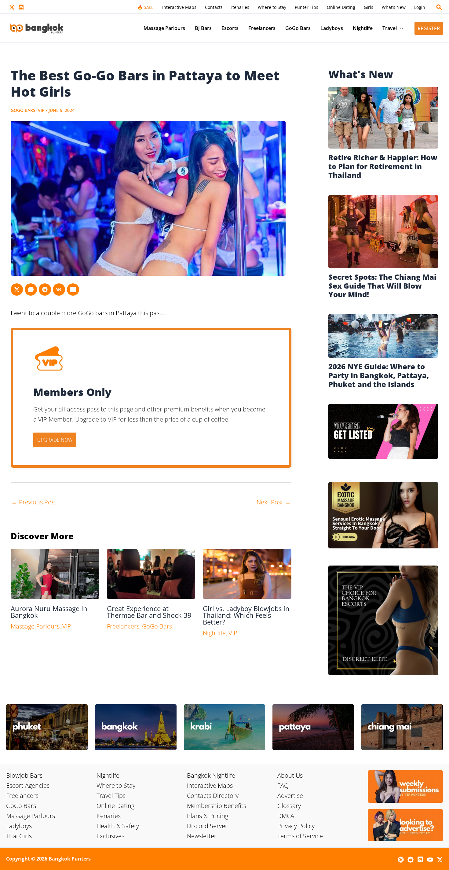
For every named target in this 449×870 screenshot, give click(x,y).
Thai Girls (19, 836)
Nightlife (214, 633)
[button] (439, 7)
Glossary (289, 806)
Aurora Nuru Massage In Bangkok (49, 612)
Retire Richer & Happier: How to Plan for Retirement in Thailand (382, 166)
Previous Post (34, 502)
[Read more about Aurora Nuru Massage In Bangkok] (55, 573)
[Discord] (21, 7)
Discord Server (207, 826)
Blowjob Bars (24, 775)
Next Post (274, 502)
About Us (290, 775)
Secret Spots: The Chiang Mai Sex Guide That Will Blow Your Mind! (382, 286)
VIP (41, 110)
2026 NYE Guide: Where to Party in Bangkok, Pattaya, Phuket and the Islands (378, 375)
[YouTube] (430, 860)
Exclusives (110, 836)
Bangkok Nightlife (211, 775)
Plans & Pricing (207, 816)
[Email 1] (401, 860)
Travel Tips (111, 795)
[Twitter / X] (12, 7)
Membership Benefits (216, 806)
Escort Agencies (27, 785)
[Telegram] (45, 289)
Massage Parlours (35, 626)
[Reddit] (410, 860)
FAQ (283, 785)
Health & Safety (118, 826)
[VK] (59, 289)
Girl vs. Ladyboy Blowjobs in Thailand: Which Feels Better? (246, 615)
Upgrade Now (54, 440)
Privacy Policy (296, 826)
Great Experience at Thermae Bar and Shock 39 (149, 612)
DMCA (285, 816)
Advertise (290, 795)
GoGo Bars (23, 110)
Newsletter (202, 836)
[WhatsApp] (31, 289)
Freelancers (123, 626)
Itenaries (109, 816)
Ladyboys (19, 826)
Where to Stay (116, 785)
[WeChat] (73, 289)
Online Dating (115, 806)
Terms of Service (300, 836)
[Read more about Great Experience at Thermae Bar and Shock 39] (151, 573)
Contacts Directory (213, 795)
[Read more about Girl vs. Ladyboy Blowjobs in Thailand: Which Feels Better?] (247, 573)
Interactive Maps (210, 785)
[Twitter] (17, 289)
